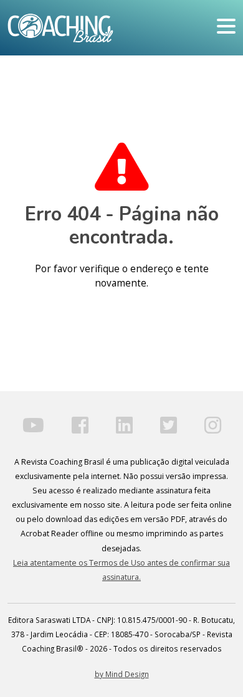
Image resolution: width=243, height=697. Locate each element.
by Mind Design (122, 674)
